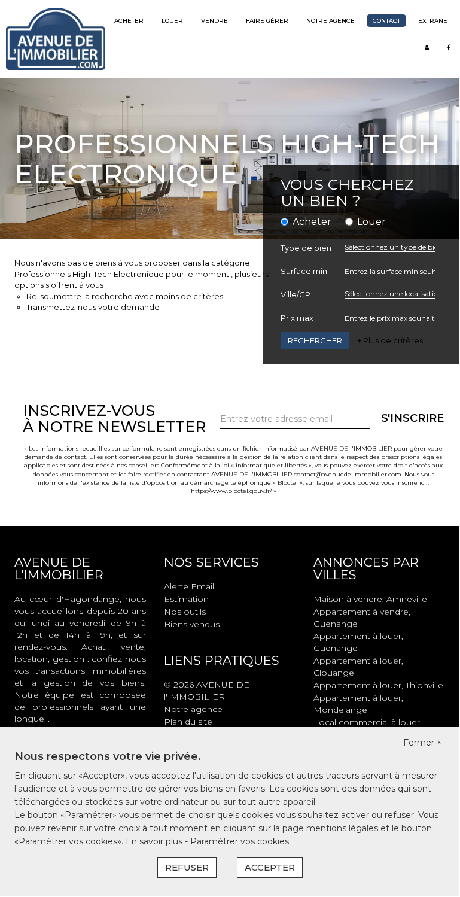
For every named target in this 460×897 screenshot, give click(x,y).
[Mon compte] (427, 47)
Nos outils (185, 611)
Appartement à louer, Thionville (378, 685)
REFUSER (187, 867)
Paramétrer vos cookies (239, 841)
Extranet (434, 21)
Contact (386, 21)
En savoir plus (155, 841)
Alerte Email (189, 586)
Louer (172, 21)
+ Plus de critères (390, 340)
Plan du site (188, 721)
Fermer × (422, 742)
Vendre (214, 21)
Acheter (129, 21)
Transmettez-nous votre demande (93, 307)
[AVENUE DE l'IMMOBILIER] (55, 38)
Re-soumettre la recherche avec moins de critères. (125, 296)
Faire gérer (267, 21)
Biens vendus (192, 624)
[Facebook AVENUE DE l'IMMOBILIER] (448, 47)
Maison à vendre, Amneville (370, 599)
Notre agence (330, 21)
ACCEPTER (270, 867)
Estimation (186, 599)
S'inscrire (412, 418)
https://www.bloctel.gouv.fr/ (231, 491)
